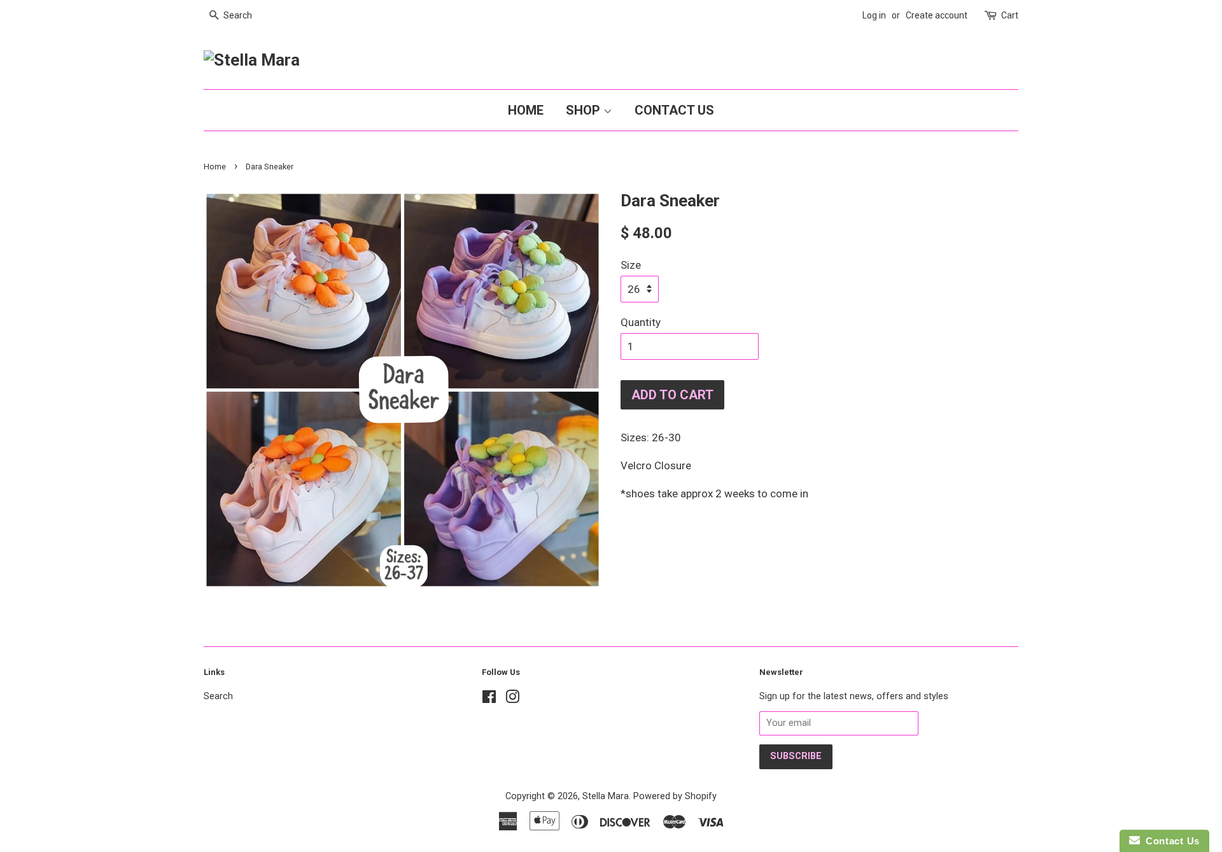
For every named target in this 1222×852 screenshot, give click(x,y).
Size (631, 265)
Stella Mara (605, 796)
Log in (874, 15)
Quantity (641, 322)
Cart (1009, 15)
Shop (584, 110)
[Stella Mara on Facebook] (489, 699)
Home (526, 110)
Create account (936, 15)
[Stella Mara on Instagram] (512, 699)
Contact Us (674, 110)
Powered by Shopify (675, 796)
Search (218, 696)
